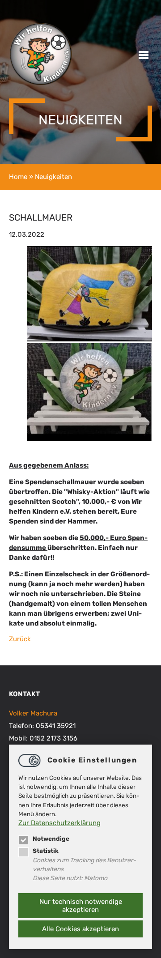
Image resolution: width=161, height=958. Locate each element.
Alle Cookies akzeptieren (80, 929)
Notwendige (51, 838)
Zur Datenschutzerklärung (59, 823)
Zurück (20, 639)
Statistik (46, 850)
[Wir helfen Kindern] (40, 84)
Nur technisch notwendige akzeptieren (80, 906)
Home (18, 177)
